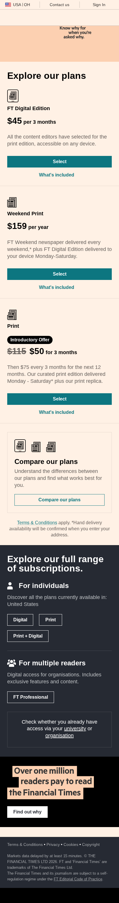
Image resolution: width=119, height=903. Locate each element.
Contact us (59, 4)
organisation (59, 735)
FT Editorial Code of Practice (78, 879)
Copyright (91, 844)
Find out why (27, 811)
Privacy (53, 844)
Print (50, 619)
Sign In (99, 4)
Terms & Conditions (37, 522)
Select (59, 161)
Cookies (71, 844)
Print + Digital (27, 635)
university (75, 728)
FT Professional (30, 697)
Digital (20, 619)
